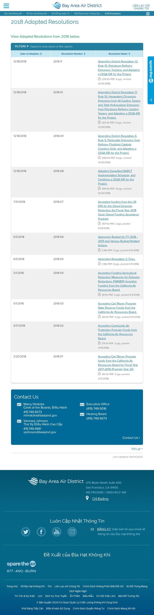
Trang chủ (12, 586)
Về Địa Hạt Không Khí (36, 13)
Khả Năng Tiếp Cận (32, 608)
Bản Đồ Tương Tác (128, 596)
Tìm (50, 586)
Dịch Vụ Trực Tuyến (56, 596)
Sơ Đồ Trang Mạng (136, 586)
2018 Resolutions (113, 13)
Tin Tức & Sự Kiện (25, 596)
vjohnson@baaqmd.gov (39, 432)
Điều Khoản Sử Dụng (58, 608)
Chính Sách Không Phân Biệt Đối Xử (103, 586)
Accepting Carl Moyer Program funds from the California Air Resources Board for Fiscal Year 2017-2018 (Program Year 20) (118, 362)
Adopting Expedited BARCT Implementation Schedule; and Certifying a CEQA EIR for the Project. (116, 177)
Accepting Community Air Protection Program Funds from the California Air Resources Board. (117, 332)
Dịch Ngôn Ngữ (78, 591)
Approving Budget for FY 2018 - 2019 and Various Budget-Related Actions (119, 241)
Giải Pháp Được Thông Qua (87, 13)
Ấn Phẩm (75, 596)
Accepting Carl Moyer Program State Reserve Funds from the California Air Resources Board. (117, 307)
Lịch (40, 596)
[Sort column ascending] (40, 54)
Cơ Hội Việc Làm (106, 596)
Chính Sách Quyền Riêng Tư (88, 608)
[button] (44, 46)
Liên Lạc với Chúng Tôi (141, 7)
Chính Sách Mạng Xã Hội (121, 608)
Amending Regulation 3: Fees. (116, 259)
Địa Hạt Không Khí (13, 13)
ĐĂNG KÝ (104, 529)
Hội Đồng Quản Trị (60, 13)
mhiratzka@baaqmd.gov (40, 415)
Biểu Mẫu (88, 596)
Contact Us (131, 437)
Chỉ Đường (100, 499)
